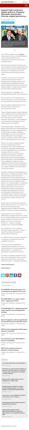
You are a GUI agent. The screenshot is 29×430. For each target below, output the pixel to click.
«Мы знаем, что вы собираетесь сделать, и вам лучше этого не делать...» (14, 397)
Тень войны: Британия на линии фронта (14, 364)
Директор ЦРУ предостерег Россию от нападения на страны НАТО (13, 380)
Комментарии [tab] (7, 285)
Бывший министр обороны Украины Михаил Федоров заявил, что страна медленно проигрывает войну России (13, 389)
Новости (4, 360)
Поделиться (7, 22)
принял (21, 54)
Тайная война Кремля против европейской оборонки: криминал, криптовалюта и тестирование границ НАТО (13, 413)
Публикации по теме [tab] (9, 282)
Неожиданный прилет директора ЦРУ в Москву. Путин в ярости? (13, 404)
